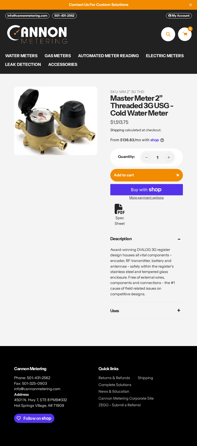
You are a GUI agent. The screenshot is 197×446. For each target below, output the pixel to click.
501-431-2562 (64, 15)
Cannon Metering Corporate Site (126, 398)
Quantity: (126, 156)
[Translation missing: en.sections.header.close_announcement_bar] (190, 4)
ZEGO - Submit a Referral (119, 405)
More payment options (146, 197)
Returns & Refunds (114, 378)
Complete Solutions (114, 384)
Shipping (117, 130)
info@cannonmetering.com (27, 15)
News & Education (113, 391)
